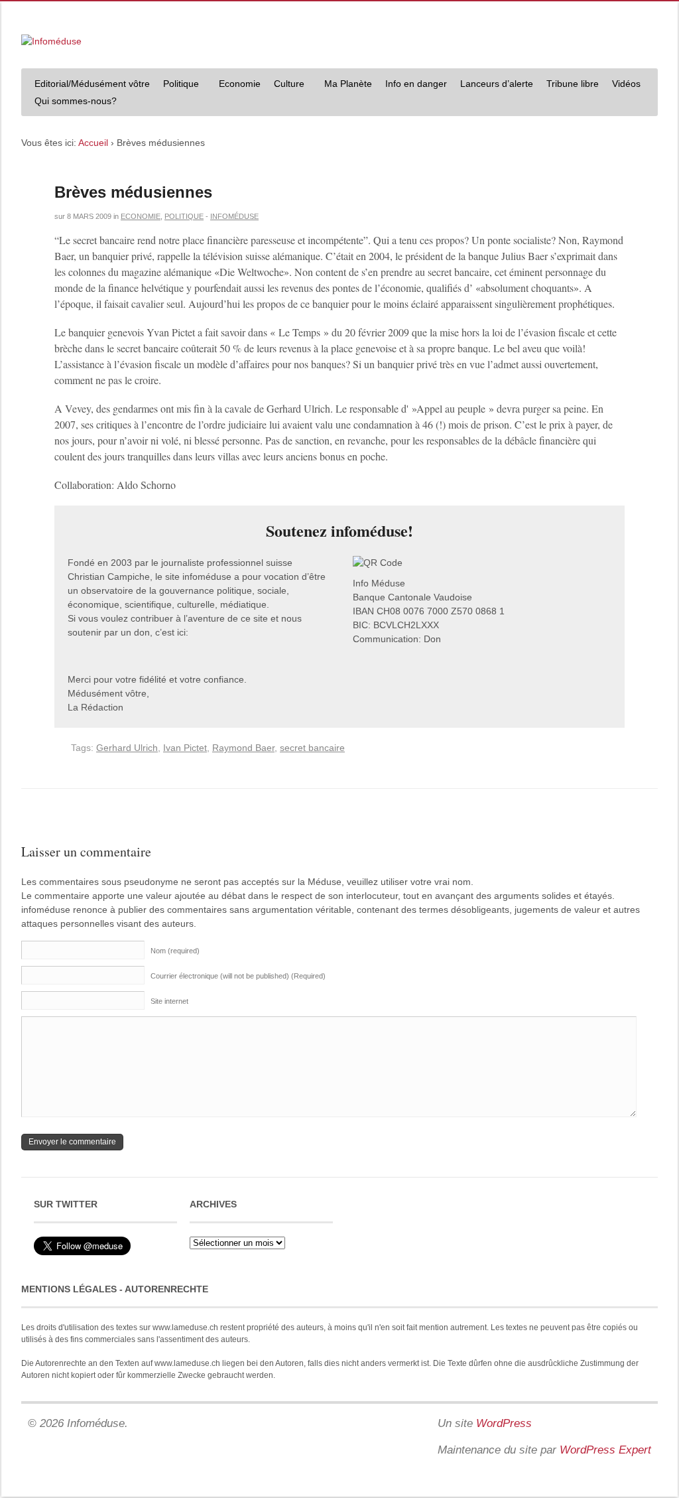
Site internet (169, 1001)
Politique (177, 85)
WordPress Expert (605, 1450)
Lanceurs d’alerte (496, 83)
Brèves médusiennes (133, 192)
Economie (240, 83)
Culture (285, 85)
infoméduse (234, 216)
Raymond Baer (243, 747)
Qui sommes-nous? (72, 102)
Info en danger (416, 83)
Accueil (93, 142)
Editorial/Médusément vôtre (92, 83)
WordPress (504, 1423)
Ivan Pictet (185, 747)
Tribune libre (572, 83)
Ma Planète (348, 83)
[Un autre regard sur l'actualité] (51, 41)
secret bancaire (312, 747)
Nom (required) (175, 951)
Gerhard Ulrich (127, 747)
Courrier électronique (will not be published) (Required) (238, 976)
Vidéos (626, 83)
